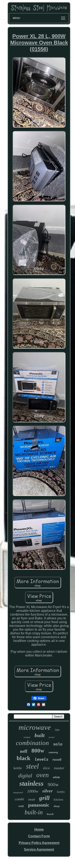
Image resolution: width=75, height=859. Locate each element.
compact (27, 737)
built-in (34, 812)
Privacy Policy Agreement (39, 843)
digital (25, 776)
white (56, 777)
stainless (31, 783)
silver (47, 790)
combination (32, 742)
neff (23, 751)
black (23, 758)
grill (44, 797)
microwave (35, 727)
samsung (53, 752)
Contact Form (39, 836)
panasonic (38, 805)
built (40, 735)
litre (57, 729)
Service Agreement (39, 849)
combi (19, 799)
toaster (59, 768)
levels (41, 759)
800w (37, 751)
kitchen (58, 799)
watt (21, 806)
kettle (18, 768)
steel (32, 766)
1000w (32, 791)
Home (39, 829)
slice (46, 768)
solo (57, 744)
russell (56, 759)
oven (42, 775)
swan (31, 799)
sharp (57, 806)
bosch (50, 814)
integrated (18, 792)
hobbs (61, 791)
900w (53, 784)
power (52, 737)
